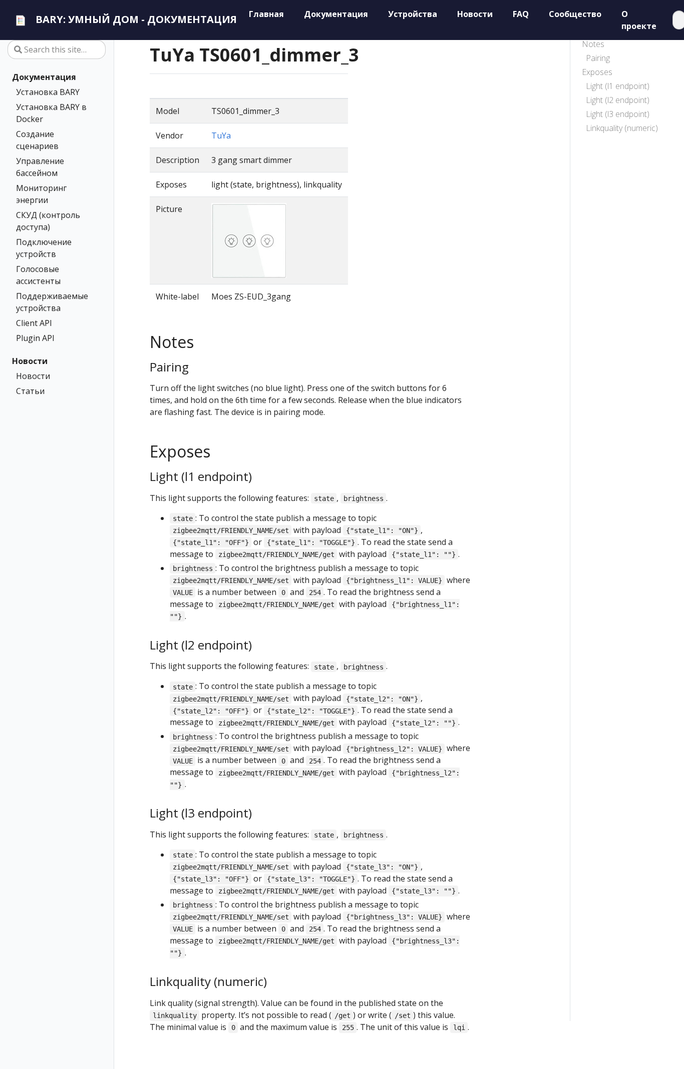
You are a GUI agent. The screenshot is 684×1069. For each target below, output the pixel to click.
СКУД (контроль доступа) (48, 221)
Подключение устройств (44, 248)
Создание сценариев (37, 140)
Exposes (597, 72)
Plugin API (35, 338)
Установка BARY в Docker (51, 113)
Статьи (30, 391)
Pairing (598, 58)
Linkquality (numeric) (622, 128)
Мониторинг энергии (41, 194)
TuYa (221, 135)
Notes (593, 44)
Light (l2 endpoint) (617, 100)
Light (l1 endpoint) (617, 86)
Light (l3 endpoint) (617, 114)
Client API (34, 323)
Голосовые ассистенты (38, 275)
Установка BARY (48, 92)
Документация (44, 77)
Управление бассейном (40, 167)
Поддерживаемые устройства (52, 302)
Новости (30, 361)
